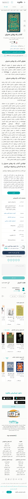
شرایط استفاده (9, 486)
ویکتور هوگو (7, 474)
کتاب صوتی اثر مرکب (7, 454)
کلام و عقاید (6, 213)
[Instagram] (6, 479)
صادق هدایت (7, 462)
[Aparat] (8, 479)
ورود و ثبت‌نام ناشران (23, 486)
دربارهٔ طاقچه (20, 445)
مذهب (21, 10)
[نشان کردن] (24, 30)
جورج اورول (7, 469)
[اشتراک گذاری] (24, 21)
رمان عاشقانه (20, 462)
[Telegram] (18, 479)
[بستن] (3, 245)
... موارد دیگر (13, 406)
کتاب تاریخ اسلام (20, 472)
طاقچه (25, 10)
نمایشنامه (21, 465)
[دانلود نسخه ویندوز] (19, 402)
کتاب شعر (21, 469)
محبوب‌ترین (4, 282)
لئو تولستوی (7, 472)
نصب (13, 193)
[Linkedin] (13, 479)
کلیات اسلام (13, 10)
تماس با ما (21, 444)
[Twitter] (11, 479)
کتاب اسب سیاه (7, 447)
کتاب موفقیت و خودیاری (20, 471)
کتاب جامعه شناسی (21, 467)
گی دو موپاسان (7, 467)
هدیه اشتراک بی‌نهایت (20, 454)
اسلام (18, 10)
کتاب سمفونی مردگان (7, 451)
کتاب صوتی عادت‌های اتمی (7, 456)
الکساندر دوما (7, 471)
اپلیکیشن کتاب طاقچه (20, 452)
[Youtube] (16, 479)
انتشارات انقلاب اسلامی (10, 221)
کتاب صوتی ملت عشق (7, 452)
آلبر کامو (7, 463)
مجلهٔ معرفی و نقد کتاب (20, 456)
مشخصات (14, 6)
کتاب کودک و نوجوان (21, 474)
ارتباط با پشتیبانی (13, 489)
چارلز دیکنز (7, 465)
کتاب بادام (7, 444)
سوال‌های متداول (20, 447)
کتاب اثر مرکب (7, 449)
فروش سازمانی (20, 449)
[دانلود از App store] (7, 398)
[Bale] (21, 479)
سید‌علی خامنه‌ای (11, 217)
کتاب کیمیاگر (7, 445)
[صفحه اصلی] (19, 2)
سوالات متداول (3, 486)
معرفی (22, 6)
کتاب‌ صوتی (20, 463)
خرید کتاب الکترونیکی (14, 52)
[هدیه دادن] (24, 25)
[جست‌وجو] (11, 2)
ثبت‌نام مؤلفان (15, 486)
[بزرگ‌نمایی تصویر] (8, 31)
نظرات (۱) (6, 6)
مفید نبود (14, 296)
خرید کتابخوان (20, 451)
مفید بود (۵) (21, 296)
